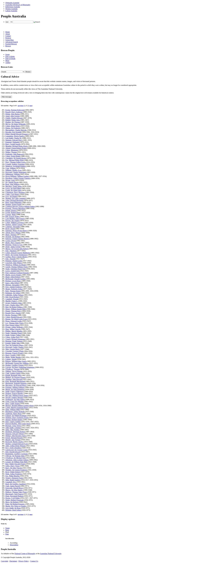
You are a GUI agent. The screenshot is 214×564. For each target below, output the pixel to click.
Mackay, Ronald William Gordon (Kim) (19, 405)
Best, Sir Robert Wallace (14, 307)
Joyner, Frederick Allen (13, 303)
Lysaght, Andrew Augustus (15, 164)
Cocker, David (10, 241)
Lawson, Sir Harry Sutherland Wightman (20, 367)
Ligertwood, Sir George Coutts (16, 450)
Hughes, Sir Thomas (12, 122)
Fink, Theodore (11, 251)
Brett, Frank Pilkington (13, 202)
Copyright (4, 561)
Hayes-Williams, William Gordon (17, 176)
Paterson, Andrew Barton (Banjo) (17, 239)
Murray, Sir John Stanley (14, 490)
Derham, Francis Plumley (14, 393)
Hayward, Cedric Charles (14, 347)
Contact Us (34, 561)
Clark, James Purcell (12, 486)
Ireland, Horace (11, 210)
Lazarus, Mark (10, 214)
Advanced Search (11, 42)
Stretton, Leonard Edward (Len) (16, 444)
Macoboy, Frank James (13, 186)
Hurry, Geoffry (10, 355)
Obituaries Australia (12, 3)
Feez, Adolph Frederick (13, 287)
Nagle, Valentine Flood (13, 333)
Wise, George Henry (12, 349)
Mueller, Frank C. (11, 301)
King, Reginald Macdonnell (15, 381)
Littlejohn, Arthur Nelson (14, 295)
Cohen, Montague (12, 150)
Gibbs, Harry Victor (12, 466)
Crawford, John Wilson (13, 263)
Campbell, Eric (10, 482)
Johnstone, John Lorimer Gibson (17, 460)
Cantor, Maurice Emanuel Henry (17, 408)
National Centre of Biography (24, 554)
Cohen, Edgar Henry (13, 126)
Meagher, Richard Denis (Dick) (16, 146)
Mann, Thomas (10, 235)
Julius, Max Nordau (12, 430)
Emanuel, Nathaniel (12, 142)
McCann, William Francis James (17, 395)
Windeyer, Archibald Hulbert (15, 166)
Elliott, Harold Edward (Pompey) (17, 134)
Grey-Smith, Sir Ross (13, 508)
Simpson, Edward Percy (14, 140)
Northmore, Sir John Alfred (15, 399)
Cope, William (10, 168)
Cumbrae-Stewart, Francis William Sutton (20, 206)
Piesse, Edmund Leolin (13, 321)
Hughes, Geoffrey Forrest (14, 365)
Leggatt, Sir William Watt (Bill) (16, 462)
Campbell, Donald (12, 299)
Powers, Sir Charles (12, 221)
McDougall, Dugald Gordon (15, 279)
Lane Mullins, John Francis (15, 219)
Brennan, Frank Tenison (14, 341)
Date (7, 534)
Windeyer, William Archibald (15, 265)
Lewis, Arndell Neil (12, 271)
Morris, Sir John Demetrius (15, 389)
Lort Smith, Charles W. (13, 138)
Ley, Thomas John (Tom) (14, 323)
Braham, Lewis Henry (13, 281)
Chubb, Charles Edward (14, 118)
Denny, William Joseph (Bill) (15, 309)
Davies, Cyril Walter (12, 498)
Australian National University (51, 554)
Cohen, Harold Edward (13, 317)
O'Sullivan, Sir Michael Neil (15, 458)
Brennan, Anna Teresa (13, 426)
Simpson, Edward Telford (14, 434)
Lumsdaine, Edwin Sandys (15, 136)
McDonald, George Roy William (17, 363)
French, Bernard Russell (14, 438)
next (31, 105)
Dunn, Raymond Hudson (14, 496)
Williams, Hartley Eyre (13, 170)
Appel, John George (12, 116)
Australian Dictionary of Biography (17, 5)
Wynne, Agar (10, 180)
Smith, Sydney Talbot (13, 335)
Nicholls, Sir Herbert (12, 237)
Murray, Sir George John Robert (17, 249)
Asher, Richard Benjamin (14, 200)
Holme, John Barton (12, 114)
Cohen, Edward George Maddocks (17, 253)
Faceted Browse (11, 44)
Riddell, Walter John (12, 120)
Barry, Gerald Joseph (13, 144)
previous (20, 105)
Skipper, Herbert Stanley (14, 420)
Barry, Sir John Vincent (13, 468)
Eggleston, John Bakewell (14, 154)
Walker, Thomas (11, 152)
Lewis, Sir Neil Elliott (13, 188)
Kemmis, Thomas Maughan (15, 208)
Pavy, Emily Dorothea (13, 448)
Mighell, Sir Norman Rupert (15, 377)
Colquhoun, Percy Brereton (15, 192)
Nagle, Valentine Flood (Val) (15, 269)
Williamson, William (12, 174)
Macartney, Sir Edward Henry (16, 385)
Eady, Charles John (12, 305)
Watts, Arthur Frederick (13, 474)
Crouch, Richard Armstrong (15, 339)
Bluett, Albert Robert (13, 277)
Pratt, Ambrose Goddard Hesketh (17, 273)
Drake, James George (13, 247)
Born (7, 530)
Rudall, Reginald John (13, 375)
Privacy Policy (24, 561)
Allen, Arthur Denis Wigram (15, 446)
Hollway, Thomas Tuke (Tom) (16, 492)
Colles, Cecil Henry (12, 194)
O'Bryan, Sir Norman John (15, 456)
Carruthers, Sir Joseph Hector (16, 158)
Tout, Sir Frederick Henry (14, 345)
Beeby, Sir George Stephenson (16, 255)
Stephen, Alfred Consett (14, 225)
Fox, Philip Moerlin (12, 476)
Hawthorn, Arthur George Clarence (18, 178)
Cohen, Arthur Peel (12, 337)
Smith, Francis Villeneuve (14, 391)
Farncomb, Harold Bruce (14, 488)
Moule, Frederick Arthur (14, 289)
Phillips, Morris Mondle (14, 331)
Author (7, 63)
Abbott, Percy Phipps (13, 233)
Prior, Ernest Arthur (12, 325)
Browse (8, 46)
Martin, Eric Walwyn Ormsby (16, 506)
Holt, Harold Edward (13, 452)
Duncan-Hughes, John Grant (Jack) (18, 424)
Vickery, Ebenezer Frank (14, 478)
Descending (14, 545)
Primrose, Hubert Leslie (14, 261)
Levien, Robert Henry (13, 212)
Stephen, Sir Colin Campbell (15, 198)
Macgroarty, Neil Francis (14, 494)
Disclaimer (13, 561)
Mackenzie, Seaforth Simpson (16, 383)
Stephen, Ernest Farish (13, 204)
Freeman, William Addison (15, 387)
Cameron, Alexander (12, 227)
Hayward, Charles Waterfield (15, 172)
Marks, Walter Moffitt (13, 357)
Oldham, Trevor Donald (14, 371)
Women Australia (11, 9)
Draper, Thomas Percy (13, 311)
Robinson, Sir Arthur (13, 293)
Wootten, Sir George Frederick (16, 470)
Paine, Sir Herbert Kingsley (15, 504)
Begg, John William (12, 184)
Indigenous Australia (12, 7)
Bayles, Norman (11, 315)
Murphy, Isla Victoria (13, 440)
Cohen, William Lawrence (14, 223)
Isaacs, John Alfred (12, 283)
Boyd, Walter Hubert (13, 472)
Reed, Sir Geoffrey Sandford (15, 484)
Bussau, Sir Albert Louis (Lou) (16, 319)
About (7, 34)
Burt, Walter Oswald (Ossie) (15, 464)
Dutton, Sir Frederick (13, 128)
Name (7, 55)
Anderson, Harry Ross (13, 414)
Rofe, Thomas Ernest (13, 291)
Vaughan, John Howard (14, 379)
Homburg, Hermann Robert (15, 432)
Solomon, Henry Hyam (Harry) (16, 231)
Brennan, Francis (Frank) (14, 353)
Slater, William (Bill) (12, 410)
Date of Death (10, 59)
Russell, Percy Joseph (13, 313)
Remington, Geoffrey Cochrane (16, 454)
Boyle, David (10, 229)
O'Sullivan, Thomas (12, 369)
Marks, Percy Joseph (12, 243)
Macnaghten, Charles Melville (16, 130)
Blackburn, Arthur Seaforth (15, 412)
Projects (8, 38)
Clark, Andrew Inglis (13, 373)
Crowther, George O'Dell (14, 351)
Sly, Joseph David (12, 182)
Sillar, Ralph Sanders (13, 480)
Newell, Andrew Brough (14, 397)
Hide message (6, 97)
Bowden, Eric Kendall (13, 132)
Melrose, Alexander (12, 285)
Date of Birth (10, 57)
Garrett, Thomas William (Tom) (16, 267)
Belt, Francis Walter (12, 216)
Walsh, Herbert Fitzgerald (14, 500)
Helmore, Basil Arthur (13, 510)
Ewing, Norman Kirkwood (15, 110)
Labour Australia (11, 11)
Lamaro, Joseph (11, 359)
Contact (8, 36)
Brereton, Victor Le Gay (14, 245)
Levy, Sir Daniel (11, 196)
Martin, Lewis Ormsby (13, 275)
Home (7, 32)
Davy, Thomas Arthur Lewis (15, 162)
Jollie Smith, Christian (13, 428)
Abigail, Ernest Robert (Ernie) (16, 148)
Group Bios (9, 40)
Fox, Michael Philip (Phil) (14, 160)
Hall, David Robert (12, 297)
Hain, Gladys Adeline (13, 422)
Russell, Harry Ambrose (14, 112)
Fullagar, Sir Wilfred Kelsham (16, 416)
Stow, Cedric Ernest (12, 403)
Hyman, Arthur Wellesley (14, 327)
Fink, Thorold (10, 259)
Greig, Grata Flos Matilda (14, 401)
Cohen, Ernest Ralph (13, 156)
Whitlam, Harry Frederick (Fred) (17, 418)
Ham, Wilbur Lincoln (13, 329)
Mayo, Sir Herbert (12, 502)
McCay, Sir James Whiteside (15, 124)
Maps (7, 61)
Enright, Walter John (12, 343)
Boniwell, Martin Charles (14, 442)
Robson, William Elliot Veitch (16, 361)
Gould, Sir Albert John (13, 190)
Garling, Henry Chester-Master (16, 257)
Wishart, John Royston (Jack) (15, 436)
